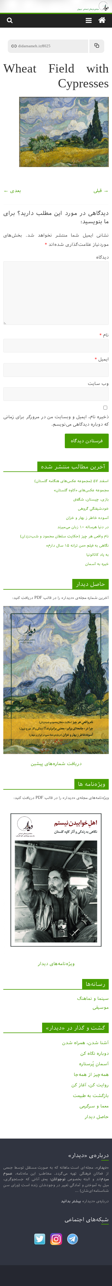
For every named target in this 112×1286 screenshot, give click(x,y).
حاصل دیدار (97, 1116)
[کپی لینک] (96, 46)
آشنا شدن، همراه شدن (85, 1042)
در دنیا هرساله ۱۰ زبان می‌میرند (83, 527)
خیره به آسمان (97, 564)
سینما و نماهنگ (93, 998)
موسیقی (101, 1007)
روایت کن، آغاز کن (90, 1084)
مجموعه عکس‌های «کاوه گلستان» (81, 490)
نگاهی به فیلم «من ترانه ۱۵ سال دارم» (77, 545)
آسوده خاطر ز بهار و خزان (87, 518)
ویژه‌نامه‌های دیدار (56, 963)
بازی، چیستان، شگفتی (91, 499)
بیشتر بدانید (71, 1201)
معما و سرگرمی (94, 1106)
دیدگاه (102, 257)
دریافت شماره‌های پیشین (56, 763)
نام (104, 335)
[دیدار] (56, 4)
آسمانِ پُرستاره (94, 1063)
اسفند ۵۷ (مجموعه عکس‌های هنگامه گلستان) (71, 481)
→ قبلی (101, 190)
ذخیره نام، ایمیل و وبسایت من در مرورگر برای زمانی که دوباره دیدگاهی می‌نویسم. (56, 420)
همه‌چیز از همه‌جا (91, 1074)
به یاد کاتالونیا (97, 555)
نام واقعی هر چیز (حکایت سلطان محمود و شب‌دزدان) (64, 536)
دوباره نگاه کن (94, 1053)
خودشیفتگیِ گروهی (93, 508)
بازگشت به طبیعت (91, 1095)
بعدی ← (12, 190)
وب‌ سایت (98, 383)
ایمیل (102, 359)
